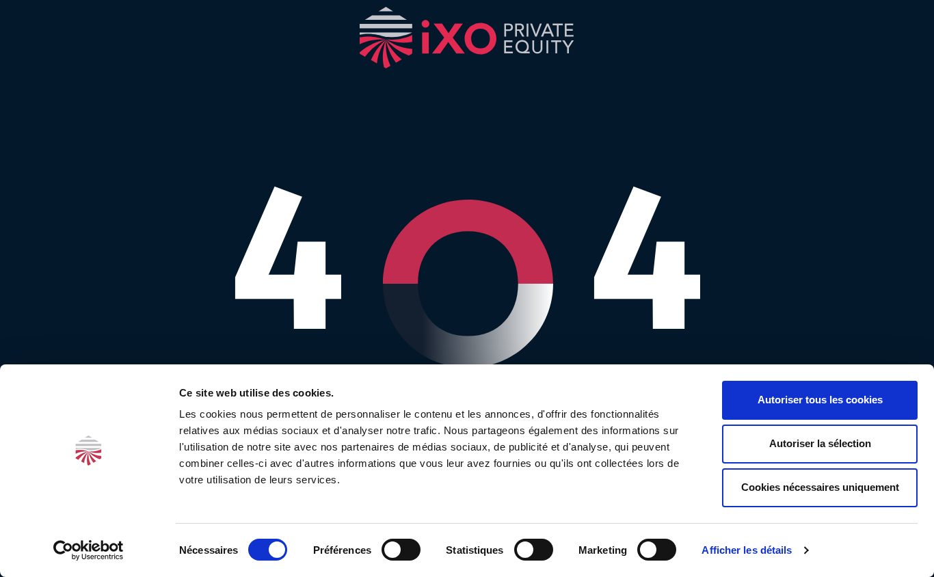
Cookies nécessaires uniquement (820, 487)
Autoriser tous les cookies (820, 399)
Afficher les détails (747, 550)
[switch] (401, 550)
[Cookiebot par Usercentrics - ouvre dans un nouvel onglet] (88, 550)
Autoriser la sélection (820, 443)
